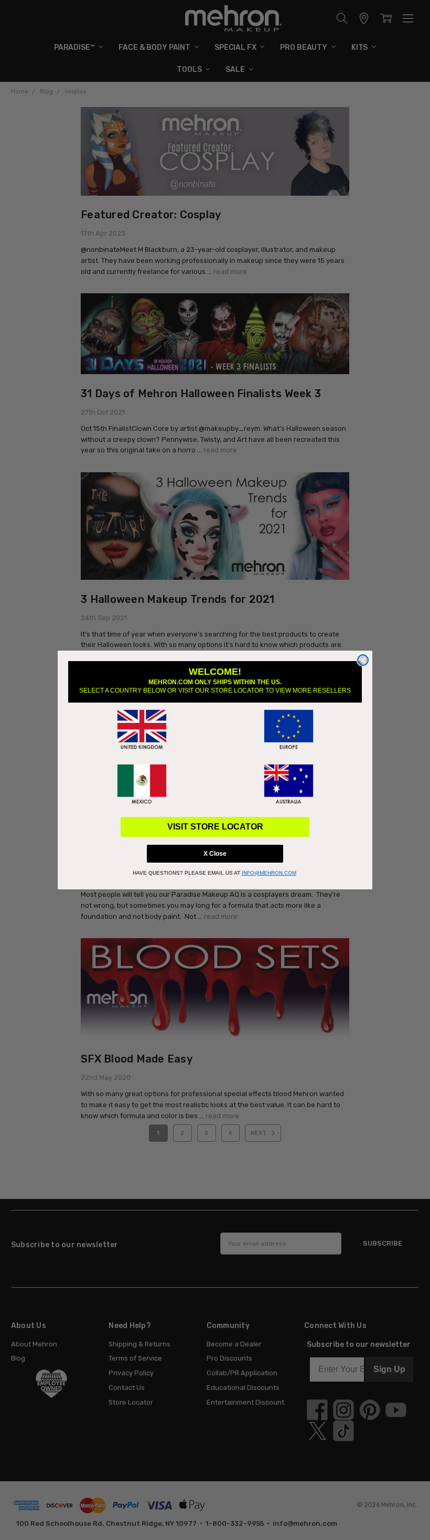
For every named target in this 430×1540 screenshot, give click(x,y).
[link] (141, 730)
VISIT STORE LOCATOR (215, 826)
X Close (215, 853)
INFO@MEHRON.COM (269, 873)
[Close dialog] (363, 660)
